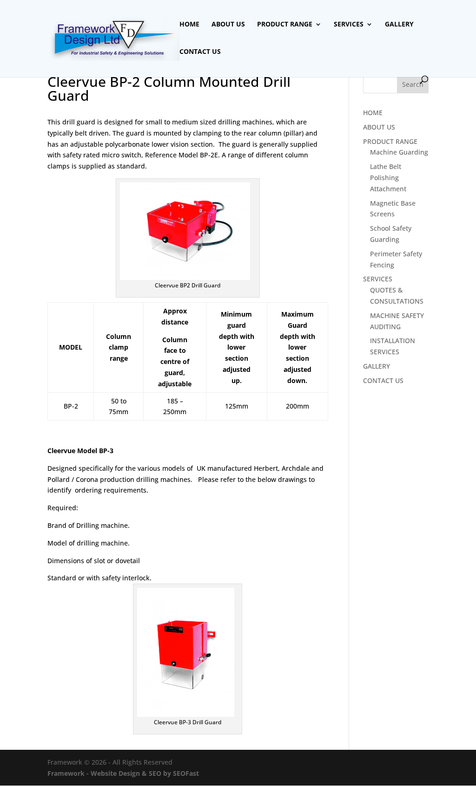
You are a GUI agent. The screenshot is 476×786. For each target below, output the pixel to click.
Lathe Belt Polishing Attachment (388, 177)
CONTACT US (200, 52)
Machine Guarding (399, 152)
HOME (189, 24)
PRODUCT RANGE (284, 24)
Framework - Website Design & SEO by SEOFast (123, 773)
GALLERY (399, 24)
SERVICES (349, 24)
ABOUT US (228, 24)
